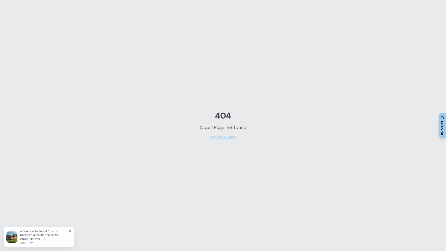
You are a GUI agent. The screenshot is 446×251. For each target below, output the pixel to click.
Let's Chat (442, 128)
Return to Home (223, 137)
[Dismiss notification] (70, 231)
